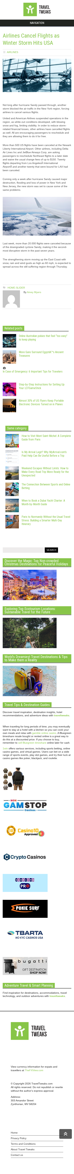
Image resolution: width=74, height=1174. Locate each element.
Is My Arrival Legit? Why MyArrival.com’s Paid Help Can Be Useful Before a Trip (44, 453)
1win (5, 748)
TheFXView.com (34, 1070)
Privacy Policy (18, 1138)
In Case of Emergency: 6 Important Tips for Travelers (33, 371)
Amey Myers (34, 292)
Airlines (12, 52)
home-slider (16, 287)
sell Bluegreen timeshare (32, 742)
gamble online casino (44, 733)
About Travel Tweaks (22, 1149)
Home (14, 1132)
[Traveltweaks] (37, 15)
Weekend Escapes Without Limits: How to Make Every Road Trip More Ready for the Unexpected (45, 472)
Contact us (17, 1155)
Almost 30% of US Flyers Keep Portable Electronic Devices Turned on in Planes (41, 402)
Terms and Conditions (23, 1143)
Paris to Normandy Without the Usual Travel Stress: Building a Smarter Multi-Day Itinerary (46, 520)
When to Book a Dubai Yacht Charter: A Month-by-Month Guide (43, 502)
